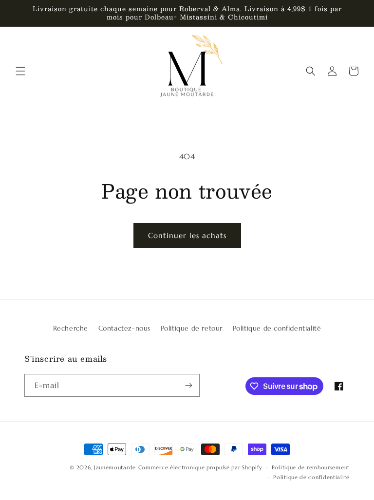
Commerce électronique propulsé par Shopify (200, 467)
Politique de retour (192, 328)
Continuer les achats (187, 235)
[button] (20, 71)
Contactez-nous (124, 328)
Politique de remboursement (311, 467)
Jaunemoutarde (115, 467)
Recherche (70, 328)
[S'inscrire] (188, 385)
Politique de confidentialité (277, 328)
